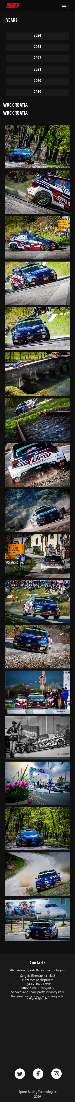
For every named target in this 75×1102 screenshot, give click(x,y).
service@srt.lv (54, 992)
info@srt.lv (47, 988)
